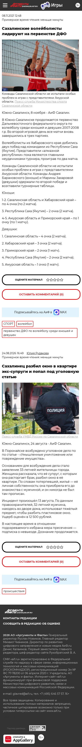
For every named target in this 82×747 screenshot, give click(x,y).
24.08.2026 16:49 (13, 353)
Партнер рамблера (16, 728)
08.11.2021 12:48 (11, 15)
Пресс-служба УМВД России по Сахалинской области (40, 436)
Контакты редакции (20, 618)
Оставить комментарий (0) (41, 294)
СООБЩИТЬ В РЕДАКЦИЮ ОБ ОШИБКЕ (31, 623)
